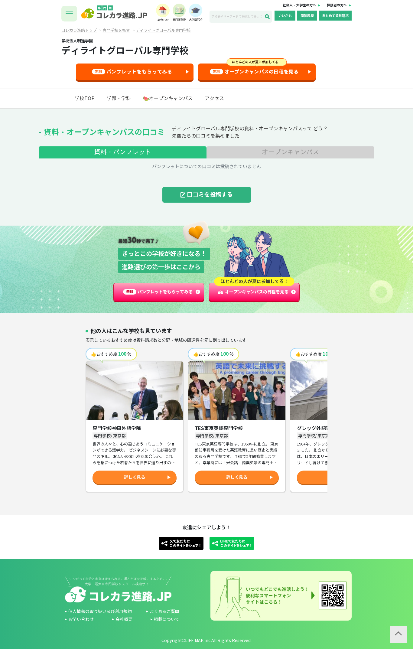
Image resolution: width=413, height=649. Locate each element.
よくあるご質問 (164, 611)
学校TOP (85, 98)
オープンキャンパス (290, 152)
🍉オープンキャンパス (168, 98)
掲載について (166, 619)
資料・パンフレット (122, 152)
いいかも (285, 16)
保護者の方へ (337, 5)
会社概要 (123, 619)
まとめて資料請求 (335, 16)
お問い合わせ (81, 619)
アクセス (214, 98)
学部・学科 (119, 98)
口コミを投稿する (210, 194)
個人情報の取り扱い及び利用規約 (100, 611)
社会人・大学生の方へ (299, 5)
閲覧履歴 (307, 16)
